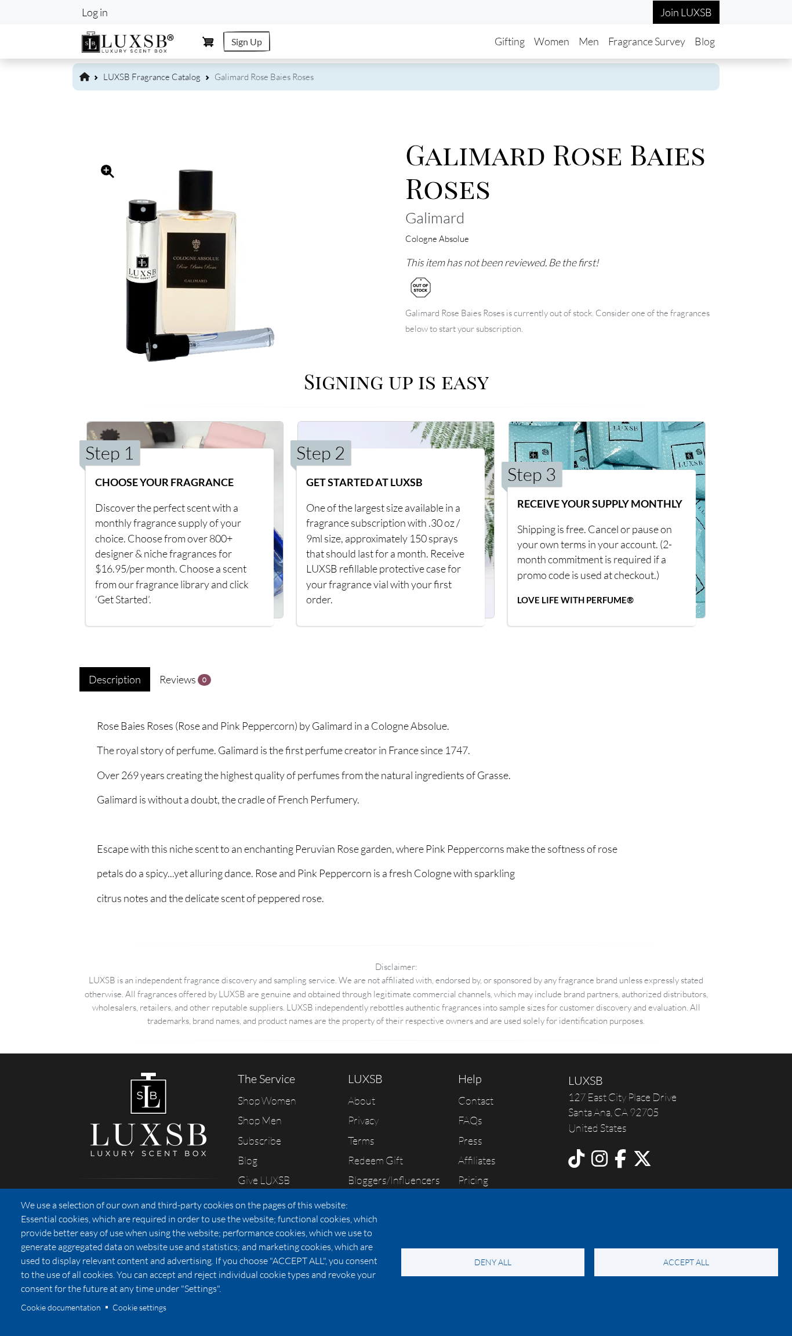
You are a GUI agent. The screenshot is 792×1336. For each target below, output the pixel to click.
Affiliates (477, 1160)
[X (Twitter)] (642, 1158)
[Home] (128, 40)
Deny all (492, 1262)
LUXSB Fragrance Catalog (152, 76)
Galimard (434, 217)
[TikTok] (576, 1158)
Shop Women (267, 1100)
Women (551, 41)
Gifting (510, 41)
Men (589, 41)
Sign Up (246, 41)
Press (470, 1140)
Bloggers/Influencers (394, 1180)
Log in (95, 12)
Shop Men (260, 1120)
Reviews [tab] (182, 679)
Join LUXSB (686, 12)
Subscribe (259, 1140)
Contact (475, 1100)
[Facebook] (620, 1158)
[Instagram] (599, 1158)
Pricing (473, 1180)
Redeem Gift (375, 1160)
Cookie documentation (61, 1307)
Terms (361, 1140)
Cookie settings (139, 1307)
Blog (705, 41)
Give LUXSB (264, 1180)
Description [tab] (115, 679)
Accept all (686, 1262)
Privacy (363, 1120)
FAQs (470, 1120)
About (361, 1100)
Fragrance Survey (646, 41)
